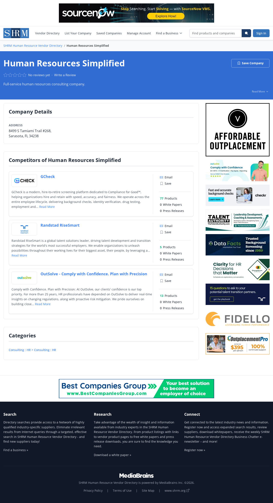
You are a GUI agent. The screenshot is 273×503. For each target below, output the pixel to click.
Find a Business (167, 33)
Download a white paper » (112, 455)
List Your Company (78, 33)
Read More (47, 207)
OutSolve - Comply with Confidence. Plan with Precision (94, 273)
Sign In (261, 33)
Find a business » (15, 450)
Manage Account (139, 33)
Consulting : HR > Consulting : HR (32, 350)
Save (168, 183)
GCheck (48, 176)
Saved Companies (109, 33)
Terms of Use (122, 490)
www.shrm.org (175, 490)
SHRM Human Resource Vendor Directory (32, 46)
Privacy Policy (93, 490)
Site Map (148, 490)
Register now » (194, 450)
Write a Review (65, 75)
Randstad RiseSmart (60, 225)
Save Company (253, 63)
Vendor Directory (47, 33)
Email (169, 177)
